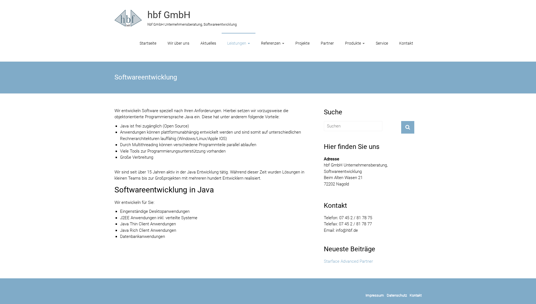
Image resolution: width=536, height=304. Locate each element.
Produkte (353, 43)
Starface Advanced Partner (348, 261)
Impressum (374, 295)
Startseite (148, 43)
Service (382, 43)
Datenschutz (397, 295)
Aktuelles (208, 43)
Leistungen (236, 43)
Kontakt (406, 43)
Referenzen (271, 43)
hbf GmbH (168, 14)
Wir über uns (178, 43)
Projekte (302, 43)
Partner (327, 43)
